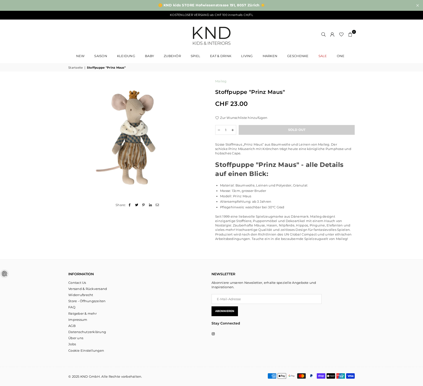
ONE (341, 56)
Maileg (221, 81)
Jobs (72, 344)
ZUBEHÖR (172, 56)
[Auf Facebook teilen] (130, 205)
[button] (350, 34)
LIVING (247, 56)
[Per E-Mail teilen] (157, 205)
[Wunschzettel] (341, 34)
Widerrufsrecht (80, 295)
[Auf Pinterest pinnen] (143, 205)
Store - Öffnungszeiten (87, 301)
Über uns (75, 338)
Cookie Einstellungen (86, 350)
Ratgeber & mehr (82, 313)
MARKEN (270, 56)
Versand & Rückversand (87, 289)
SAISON (100, 56)
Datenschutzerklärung (87, 332)
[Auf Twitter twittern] (137, 205)
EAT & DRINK (220, 56)
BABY (149, 56)
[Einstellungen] (332, 34)
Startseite (75, 67)
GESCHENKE (297, 56)
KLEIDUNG (126, 56)
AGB (72, 326)
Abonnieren (224, 311)
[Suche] (323, 34)
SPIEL (195, 56)
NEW (80, 56)
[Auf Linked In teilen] (151, 205)
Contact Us (77, 283)
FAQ (71, 307)
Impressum (77, 320)
